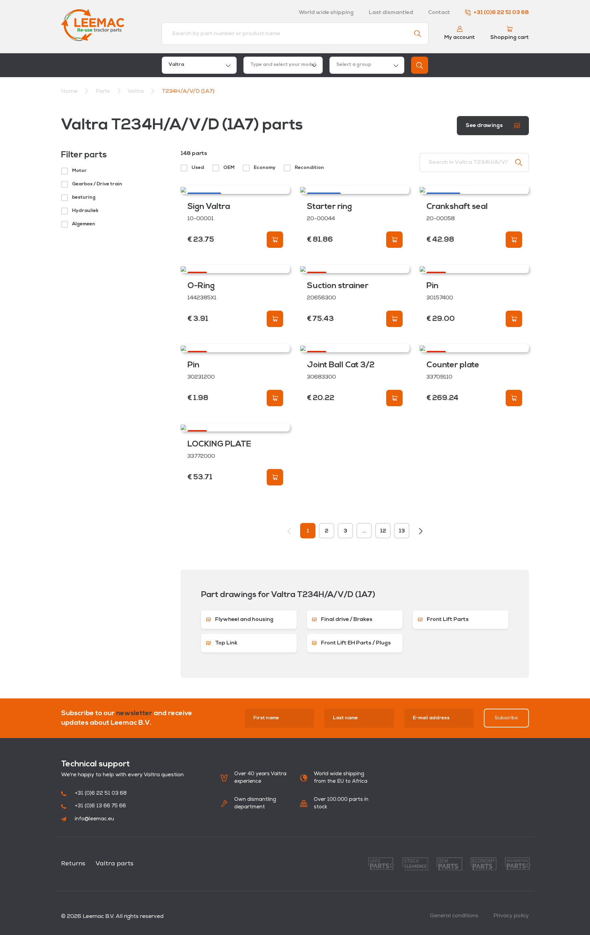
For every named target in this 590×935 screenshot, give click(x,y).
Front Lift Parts (447, 619)
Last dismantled (391, 12)
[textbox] (283, 65)
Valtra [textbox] (176, 64)
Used (198, 167)
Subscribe (506, 718)
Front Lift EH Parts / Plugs (355, 643)
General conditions (454, 916)
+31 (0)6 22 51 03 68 (501, 12)
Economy (265, 167)
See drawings (485, 125)
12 (383, 531)
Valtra (136, 91)
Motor (79, 170)
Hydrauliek (85, 210)
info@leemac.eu (94, 819)
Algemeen (83, 224)
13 (402, 531)
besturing (84, 197)
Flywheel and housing (243, 619)
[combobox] (199, 65)
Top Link (226, 643)
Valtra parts (115, 864)
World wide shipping (326, 12)
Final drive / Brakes (346, 619)
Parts (103, 91)
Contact (439, 12)
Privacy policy (511, 916)
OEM (229, 167)
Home (69, 91)
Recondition (309, 167)
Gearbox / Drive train (97, 184)
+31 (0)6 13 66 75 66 (100, 806)
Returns (73, 864)
